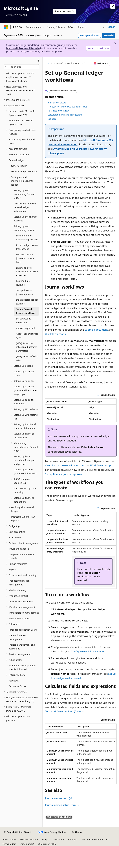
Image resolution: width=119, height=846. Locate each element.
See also (52, 118)
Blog (44, 839)
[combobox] (21, 66)
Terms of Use (9, 843)
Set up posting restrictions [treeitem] (23, 320)
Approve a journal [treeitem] (25, 328)
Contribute (58, 839)
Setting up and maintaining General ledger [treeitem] (24, 194)
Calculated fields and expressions (65, 114)
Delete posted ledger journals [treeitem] (27, 301)
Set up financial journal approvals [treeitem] (25, 292)
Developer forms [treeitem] (17, 686)
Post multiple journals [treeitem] (23, 282)
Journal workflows (57, 102)
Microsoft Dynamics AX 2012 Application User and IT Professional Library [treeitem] (20, 77)
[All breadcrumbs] (48, 63)
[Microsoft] (6, 27)
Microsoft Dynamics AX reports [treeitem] (23, 518)
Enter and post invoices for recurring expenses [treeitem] (27, 271)
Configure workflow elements (88, 651)
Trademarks (26, 843)
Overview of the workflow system (64, 465)
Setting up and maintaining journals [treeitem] (27, 237)
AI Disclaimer (9, 839)
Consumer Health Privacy (94, 839)
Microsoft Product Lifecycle (23, 48)
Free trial (109, 35)
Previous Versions (29, 839)
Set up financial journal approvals (64, 474)
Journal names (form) (57, 798)
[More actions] (114, 63)
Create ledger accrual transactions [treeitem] (27, 247)
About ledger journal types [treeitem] (27, 335)
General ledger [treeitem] (19, 165)
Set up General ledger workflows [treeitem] (25, 311)
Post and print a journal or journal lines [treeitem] (25, 258)
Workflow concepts (101, 465)
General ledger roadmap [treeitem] (24, 171)
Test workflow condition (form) (63, 711)
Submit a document (96, 329)
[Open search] (104, 27)
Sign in (111, 26)
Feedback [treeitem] (13, 680)
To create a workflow (58, 110)
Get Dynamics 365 (89, 35)
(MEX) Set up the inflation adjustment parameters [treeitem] (26, 347)
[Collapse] (38, 60)
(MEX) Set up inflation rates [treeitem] (27, 358)
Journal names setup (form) (61, 805)
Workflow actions (55, 334)
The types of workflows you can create (67, 106)
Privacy (71, 839)
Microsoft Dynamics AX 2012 (68, 63)
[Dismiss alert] (112, 6)
